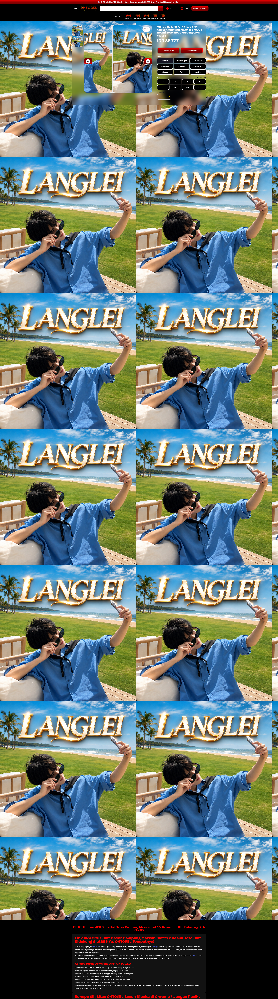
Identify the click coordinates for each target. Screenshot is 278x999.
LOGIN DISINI (192, 50)
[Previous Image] (88, 61)
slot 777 (196, 955)
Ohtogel (155, 947)
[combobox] (129, 8)
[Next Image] (148, 61)
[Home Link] (88, 9)
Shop (75, 8)
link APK (95, 947)
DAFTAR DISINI (168, 50)
